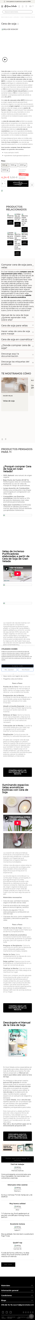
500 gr (4, 165)
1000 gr (14, 165)
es (30, 6)
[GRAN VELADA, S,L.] (10, 6)
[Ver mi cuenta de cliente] (22, 6)
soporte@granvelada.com (23, 1305)
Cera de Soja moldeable (9, 142)
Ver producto (10, 222)
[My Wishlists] (19, 6)
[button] (17, 772)
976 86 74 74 (6, 1305)
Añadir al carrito (18, 183)
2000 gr (23, 165)
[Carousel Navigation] (17, 439)
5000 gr (5, 170)
